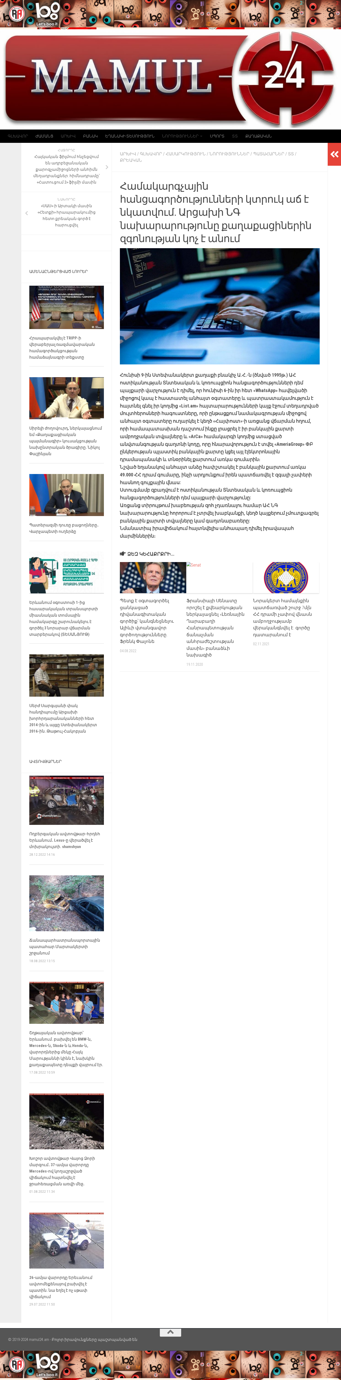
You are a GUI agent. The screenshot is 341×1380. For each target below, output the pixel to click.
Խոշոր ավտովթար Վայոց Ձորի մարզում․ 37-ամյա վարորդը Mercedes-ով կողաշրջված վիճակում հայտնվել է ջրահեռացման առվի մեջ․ (62, 1171)
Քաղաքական (258, 136)
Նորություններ (180, 136)
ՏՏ (235, 136)
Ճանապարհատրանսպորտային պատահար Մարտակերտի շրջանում (64, 946)
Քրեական (131, 160)
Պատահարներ (268, 153)
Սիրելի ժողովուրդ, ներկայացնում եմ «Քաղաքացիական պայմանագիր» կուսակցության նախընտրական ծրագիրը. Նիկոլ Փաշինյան (65, 441)
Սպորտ (217, 136)
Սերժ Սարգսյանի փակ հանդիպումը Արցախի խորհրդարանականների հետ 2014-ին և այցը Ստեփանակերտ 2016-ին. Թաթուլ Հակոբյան (63, 718)
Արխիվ (68, 136)
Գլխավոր (18, 136)
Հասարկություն (186, 153)
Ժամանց (44, 136)
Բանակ (90, 136)
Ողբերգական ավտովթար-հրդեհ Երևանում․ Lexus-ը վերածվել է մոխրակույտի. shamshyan (64, 840)
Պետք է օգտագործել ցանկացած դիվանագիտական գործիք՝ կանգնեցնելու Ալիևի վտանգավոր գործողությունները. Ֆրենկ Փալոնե (147, 621)
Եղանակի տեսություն (130, 136)
